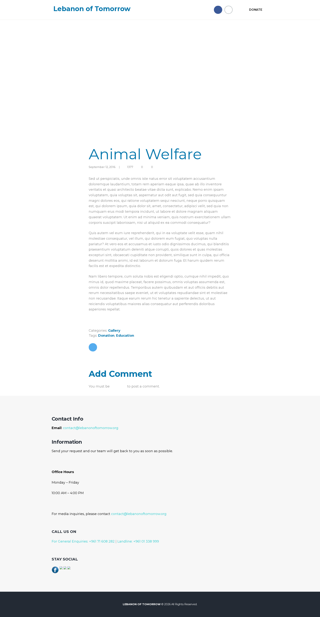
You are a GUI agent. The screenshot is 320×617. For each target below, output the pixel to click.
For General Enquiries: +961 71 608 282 (83, 541)
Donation (106, 336)
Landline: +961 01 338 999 (137, 541)
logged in (118, 386)
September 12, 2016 (102, 167)
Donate (255, 9)
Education (125, 336)
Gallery (114, 331)
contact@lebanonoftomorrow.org (90, 428)
